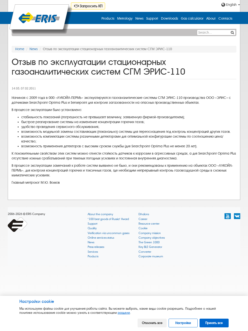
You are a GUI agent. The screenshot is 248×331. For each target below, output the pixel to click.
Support (152, 18)
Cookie (143, 228)
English (231, 5)
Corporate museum (151, 256)
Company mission (150, 233)
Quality (92, 228)
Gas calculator (192, 18)
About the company (100, 214)
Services (93, 252)
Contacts (225, 18)
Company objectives (152, 238)
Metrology (124, 18)
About (211, 18)
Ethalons (144, 214)
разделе (124, 313)
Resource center (149, 224)
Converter (145, 252)
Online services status (101, 238)
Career (143, 219)
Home (19, 49)
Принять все (214, 323)
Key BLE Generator (150, 247)
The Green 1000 (149, 242)
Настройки (183, 323)
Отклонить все (152, 323)
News (139, 18)
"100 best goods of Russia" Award (108, 219)
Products (107, 18)
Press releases (96, 247)
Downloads (169, 18)
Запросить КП (90, 6)
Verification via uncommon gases (108, 233)
